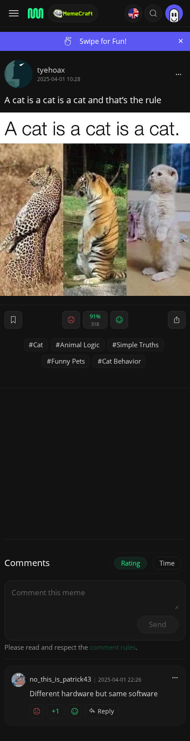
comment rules (113, 647)
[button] (153, 13)
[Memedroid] (35, 13)
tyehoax (51, 70)
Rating (130, 563)
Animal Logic (79, 344)
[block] (178, 74)
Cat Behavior (121, 361)
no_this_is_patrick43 (60, 679)
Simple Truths (138, 344)
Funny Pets (68, 361)
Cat (38, 344)
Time (167, 563)
